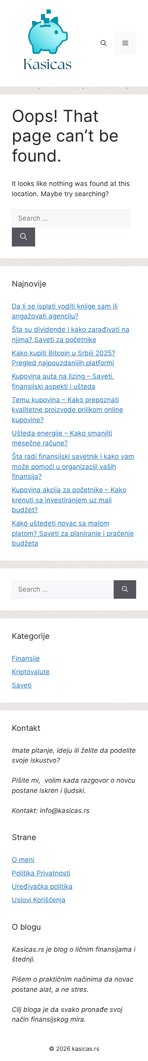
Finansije (26, 658)
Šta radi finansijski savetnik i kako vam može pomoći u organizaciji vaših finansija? (73, 466)
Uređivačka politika (42, 886)
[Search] (23, 237)
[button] (103, 43)
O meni (23, 860)
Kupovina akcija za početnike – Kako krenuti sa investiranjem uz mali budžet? (69, 500)
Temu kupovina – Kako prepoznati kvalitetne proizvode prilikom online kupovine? (67, 410)
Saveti (22, 685)
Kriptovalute (31, 672)
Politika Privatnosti (41, 873)
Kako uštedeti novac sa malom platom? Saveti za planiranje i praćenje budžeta (73, 533)
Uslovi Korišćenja (39, 900)
